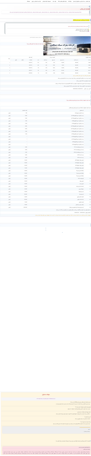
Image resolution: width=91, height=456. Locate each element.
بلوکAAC (69, 1)
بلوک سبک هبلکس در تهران (36, 1)
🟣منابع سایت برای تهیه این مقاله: (84, 31)
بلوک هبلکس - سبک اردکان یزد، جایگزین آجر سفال (81, 1)
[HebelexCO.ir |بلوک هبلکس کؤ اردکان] (67, 55)
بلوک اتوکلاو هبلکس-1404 (62, 1)
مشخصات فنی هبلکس (87, 431)
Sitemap (28, 1)
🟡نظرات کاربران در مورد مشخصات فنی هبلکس (82, 29)
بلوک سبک (54, 1)
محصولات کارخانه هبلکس (47, 1)
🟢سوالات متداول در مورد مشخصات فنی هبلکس (82, 30)
